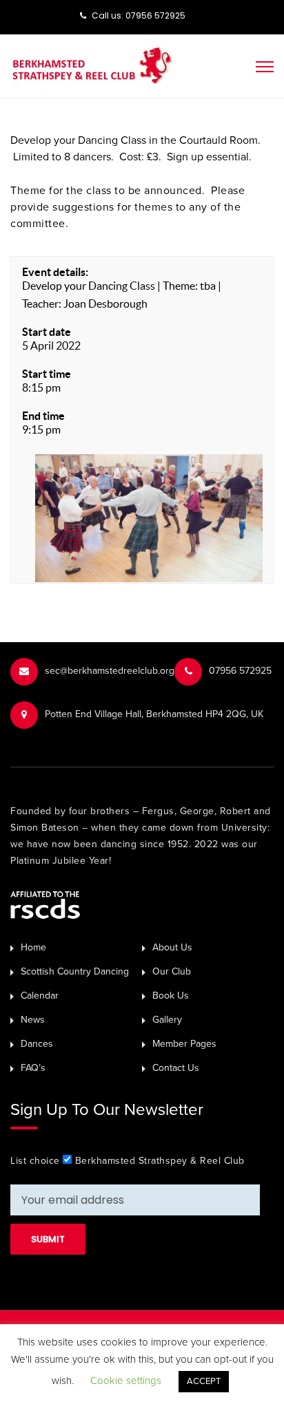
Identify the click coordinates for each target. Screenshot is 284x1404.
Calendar (40, 995)
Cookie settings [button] (125, 1380)
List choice (35, 1161)
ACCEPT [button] (204, 1381)
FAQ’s (33, 1068)
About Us (172, 947)
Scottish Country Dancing (75, 971)
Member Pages (184, 1044)
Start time (46, 374)
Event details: (55, 272)
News (33, 1019)
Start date (46, 332)
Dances (37, 1044)
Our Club (171, 971)
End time (43, 416)
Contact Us (175, 1068)
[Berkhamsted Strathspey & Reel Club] (92, 65)
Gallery (167, 1019)
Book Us (170, 995)
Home (33, 947)
